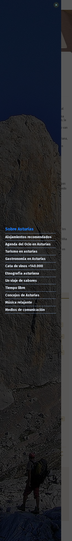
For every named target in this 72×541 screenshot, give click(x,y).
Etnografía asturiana (22, 273)
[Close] (56, 5)
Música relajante (18, 302)
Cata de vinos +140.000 (24, 266)
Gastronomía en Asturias (25, 259)
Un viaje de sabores (21, 280)
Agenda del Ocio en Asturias (28, 244)
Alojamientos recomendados (28, 237)
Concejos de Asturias (22, 295)
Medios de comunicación (25, 310)
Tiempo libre (15, 288)
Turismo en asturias (21, 251)
